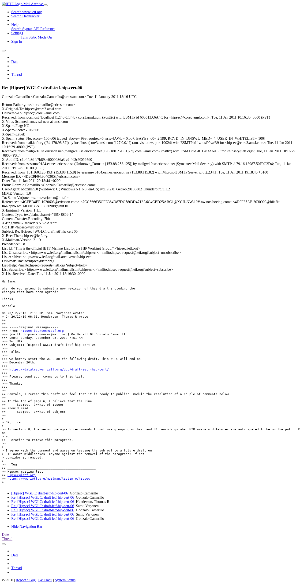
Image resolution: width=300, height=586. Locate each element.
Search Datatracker (25, 16)
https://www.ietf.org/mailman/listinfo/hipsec (49, 478)
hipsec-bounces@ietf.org (42, 330)
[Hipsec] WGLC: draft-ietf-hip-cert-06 (39, 493)
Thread (16, 74)
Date (14, 62)
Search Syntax (22, 29)
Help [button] (15, 25)
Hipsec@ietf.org (22, 475)
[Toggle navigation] (46, 5)
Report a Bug (26, 580)
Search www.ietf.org (26, 12)
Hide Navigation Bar (26, 526)
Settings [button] (17, 33)
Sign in (16, 41)
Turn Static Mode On (36, 37)
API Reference (44, 29)
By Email (45, 580)
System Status (65, 580)
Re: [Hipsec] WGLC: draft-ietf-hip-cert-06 (42, 497)
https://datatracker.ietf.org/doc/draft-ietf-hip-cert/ (59, 369)
